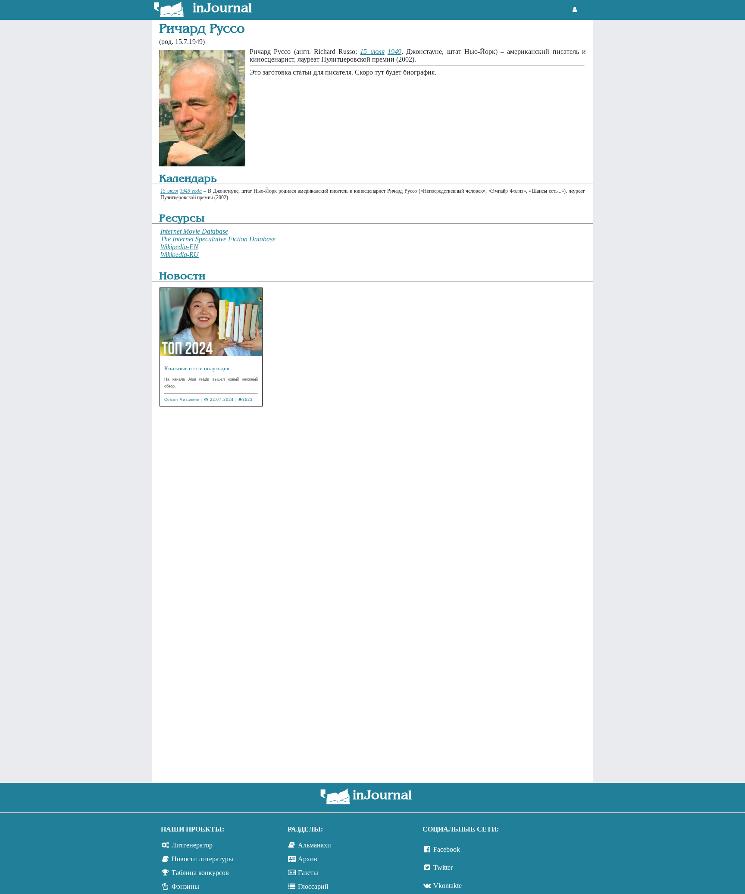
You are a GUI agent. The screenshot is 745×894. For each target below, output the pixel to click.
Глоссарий (313, 886)
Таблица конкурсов (200, 872)
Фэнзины (185, 886)
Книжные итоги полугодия (196, 368)
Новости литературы (202, 859)
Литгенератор (192, 845)
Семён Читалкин (182, 399)
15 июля (372, 51)
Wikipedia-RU (179, 254)
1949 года (191, 191)
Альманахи (314, 845)
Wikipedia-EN (179, 246)
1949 (394, 51)
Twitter (443, 867)
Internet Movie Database (194, 231)
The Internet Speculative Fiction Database (217, 239)
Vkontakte (447, 885)
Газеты (308, 872)
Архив (307, 859)
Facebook (446, 849)
